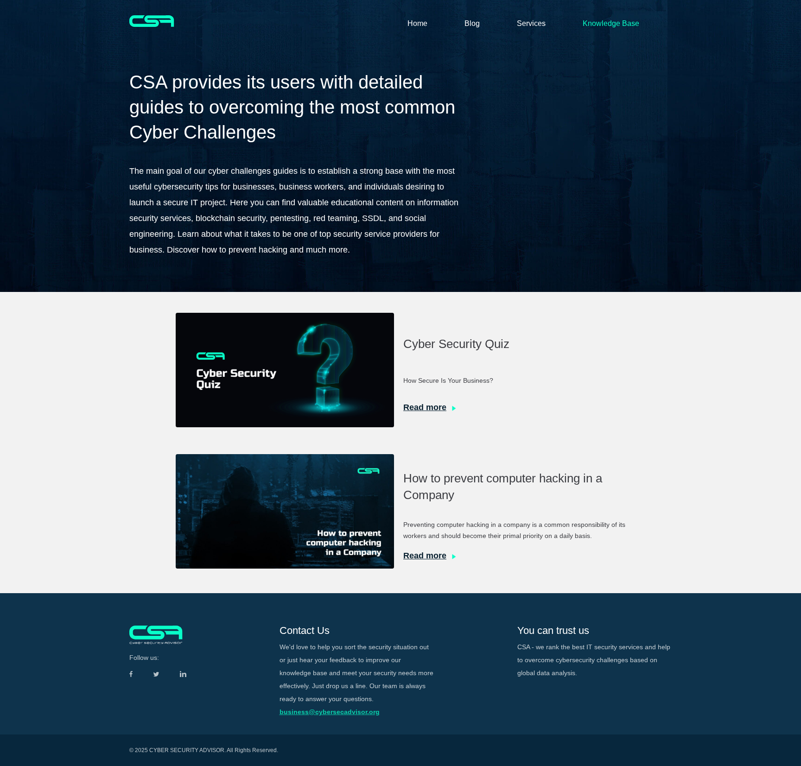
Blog (472, 23)
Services (531, 23)
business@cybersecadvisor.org (330, 711)
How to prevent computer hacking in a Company (502, 486)
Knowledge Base (611, 23)
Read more (424, 407)
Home (417, 23)
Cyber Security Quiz (456, 344)
